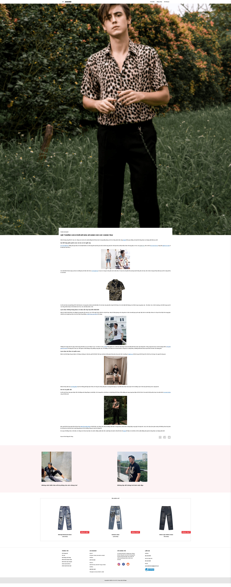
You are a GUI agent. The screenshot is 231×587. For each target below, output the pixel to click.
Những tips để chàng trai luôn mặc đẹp (130, 485)
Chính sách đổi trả (66, 563)
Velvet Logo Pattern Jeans (166, 534)
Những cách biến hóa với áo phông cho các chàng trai (59, 485)
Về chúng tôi (65, 553)
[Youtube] (169, 437)
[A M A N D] (68, 1)
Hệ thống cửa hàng (66, 557)
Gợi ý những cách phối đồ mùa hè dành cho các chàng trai (86, 235)
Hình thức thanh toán (67, 559)
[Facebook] (164, 437)
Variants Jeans (115, 534)
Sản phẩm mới (115, 498)
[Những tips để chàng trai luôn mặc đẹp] (132, 466)
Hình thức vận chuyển (67, 561)
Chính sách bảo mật (66, 565)
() (166, 1)
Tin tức (63, 555)
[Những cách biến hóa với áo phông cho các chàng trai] (57, 466)
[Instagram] (160, 437)
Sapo (125, 580)
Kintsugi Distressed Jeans (65, 534)
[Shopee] (128, 564)
